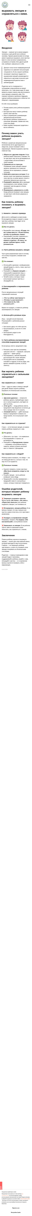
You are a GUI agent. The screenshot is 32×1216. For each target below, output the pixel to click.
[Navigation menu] (29, 4)
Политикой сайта (25, 1198)
